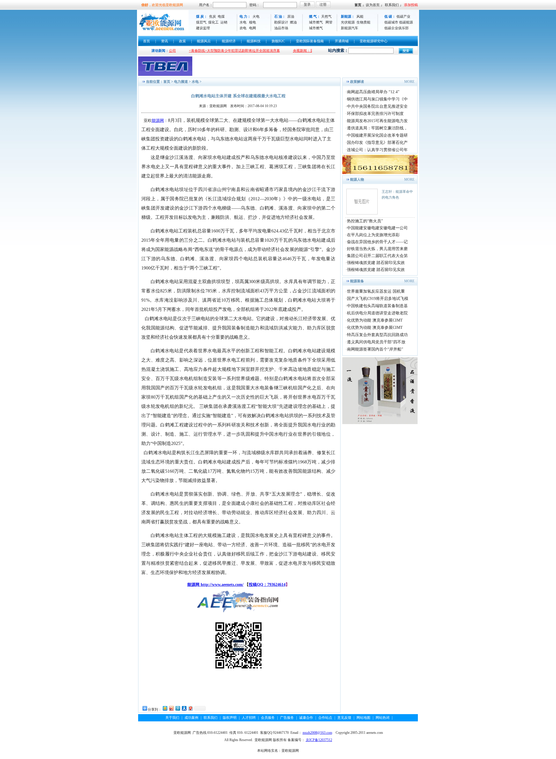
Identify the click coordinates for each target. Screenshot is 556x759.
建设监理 (203, 28)
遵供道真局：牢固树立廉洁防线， (377, 128)
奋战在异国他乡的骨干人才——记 (377, 242)
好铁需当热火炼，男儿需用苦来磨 (377, 249)
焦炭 (212, 16)
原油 (290, 16)
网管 (328, 22)
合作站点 (325, 718)
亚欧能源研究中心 (373, 41)
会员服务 (268, 718)
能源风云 (204, 41)
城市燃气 (316, 22)
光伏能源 (348, 22)
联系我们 (392, 5)
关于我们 (172, 718)
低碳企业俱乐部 (396, 28)
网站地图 (363, 718)
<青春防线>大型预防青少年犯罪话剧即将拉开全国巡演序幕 (217, 51)
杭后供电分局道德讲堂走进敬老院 (377, 313)
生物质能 (363, 22)
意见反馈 (344, 718)
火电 (256, 16)
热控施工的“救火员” (365, 221)
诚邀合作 (306, 718)
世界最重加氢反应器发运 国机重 (376, 291)
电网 (252, 28)
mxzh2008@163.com (317, 733)
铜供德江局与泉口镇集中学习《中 (377, 99)
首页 (357, 5)
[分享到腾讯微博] (177, 708)
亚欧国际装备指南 (310, 41)
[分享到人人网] (184, 708)
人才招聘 (249, 718)
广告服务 (287, 718)
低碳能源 (406, 22)
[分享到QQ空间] (165, 708)
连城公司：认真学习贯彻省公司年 (377, 150)
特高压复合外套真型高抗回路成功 (377, 335)
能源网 (158, 120)
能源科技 (254, 41)
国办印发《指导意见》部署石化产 (377, 142)
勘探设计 (281, 22)
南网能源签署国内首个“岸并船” (375, 349)
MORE (409, 82)
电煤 (221, 16)
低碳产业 (403, 16)
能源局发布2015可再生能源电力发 (377, 121)
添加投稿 (411, 5)
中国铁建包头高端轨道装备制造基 (377, 306)
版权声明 (230, 718)
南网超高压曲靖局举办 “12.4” (373, 92)
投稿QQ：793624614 (267, 584)
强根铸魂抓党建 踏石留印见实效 (376, 263)
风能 (359, 16)
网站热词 (382, 718)
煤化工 (213, 22)
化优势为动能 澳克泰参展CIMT (375, 320)
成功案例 (191, 718)
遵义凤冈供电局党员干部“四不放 (376, 342)
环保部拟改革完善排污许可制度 (375, 113)
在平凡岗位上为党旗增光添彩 (373, 235)
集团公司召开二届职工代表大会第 (377, 256)
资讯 (164, 41)
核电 (252, 22)
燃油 (293, 22)
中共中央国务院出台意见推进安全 (377, 106)
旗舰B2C (278, 41)
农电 (242, 28)
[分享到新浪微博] (171, 708)
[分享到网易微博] (190, 708)
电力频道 (181, 82)
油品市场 (281, 28)
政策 (182, 41)
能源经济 (229, 41)
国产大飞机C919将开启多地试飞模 (377, 298)
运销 (223, 22)
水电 (242, 22)
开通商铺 (342, 41)
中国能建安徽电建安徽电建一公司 (377, 228)
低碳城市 (391, 22)
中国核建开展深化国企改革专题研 (377, 135)
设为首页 (373, 5)
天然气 (326, 16)
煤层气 (201, 22)
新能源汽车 (349, 28)
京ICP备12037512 (319, 740)
